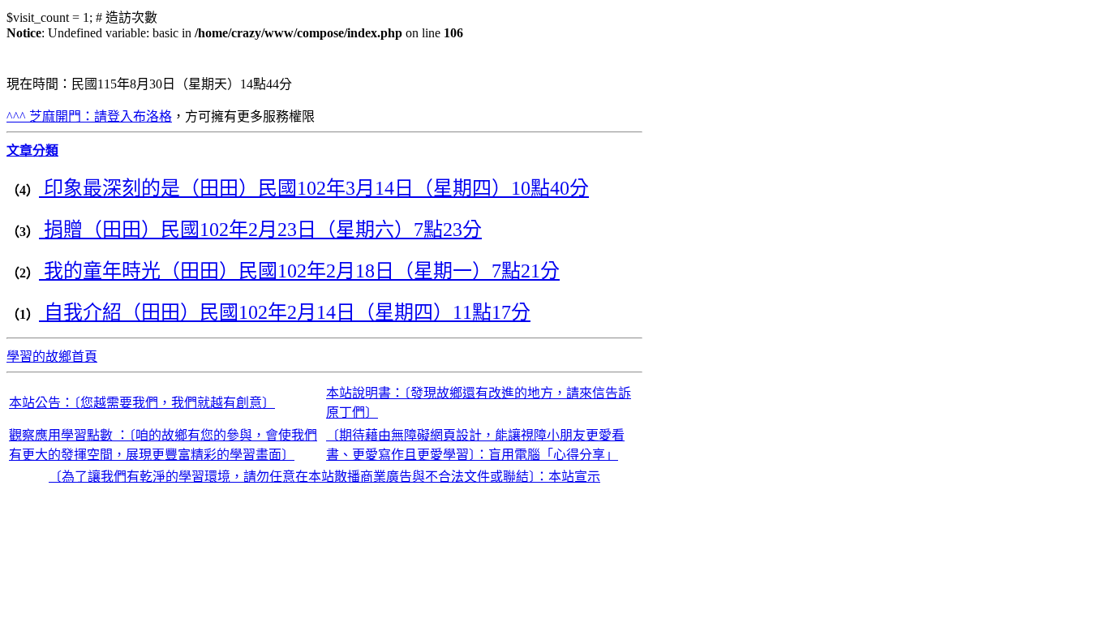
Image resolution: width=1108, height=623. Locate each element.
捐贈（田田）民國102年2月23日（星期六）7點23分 (260, 229)
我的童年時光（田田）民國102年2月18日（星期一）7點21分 (299, 270)
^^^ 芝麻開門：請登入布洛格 (89, 116)
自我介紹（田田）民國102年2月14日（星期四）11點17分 (284, 312)
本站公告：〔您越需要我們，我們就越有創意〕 (142, 403)
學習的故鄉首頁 (51, 356)
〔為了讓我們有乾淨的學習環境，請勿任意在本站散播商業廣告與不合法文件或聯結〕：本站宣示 (324, 476)
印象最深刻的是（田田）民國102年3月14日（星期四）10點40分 (314, 188)
